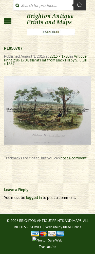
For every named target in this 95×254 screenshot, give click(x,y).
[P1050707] (47, 109)
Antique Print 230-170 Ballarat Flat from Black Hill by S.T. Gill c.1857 (45, 60)
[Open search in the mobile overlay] (49, 5)
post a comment (74, 158)
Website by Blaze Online (63, 227)
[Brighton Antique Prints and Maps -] (49, 36)
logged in (34, 197)
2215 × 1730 (59, 56)
